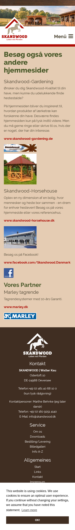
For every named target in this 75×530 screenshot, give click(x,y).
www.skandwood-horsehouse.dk (29, 220)
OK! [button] (37, 520)
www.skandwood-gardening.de (28, 139)
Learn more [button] (29, 510)
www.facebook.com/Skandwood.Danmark (37, 262)
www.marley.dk (16, 307)
